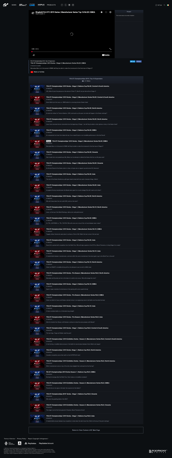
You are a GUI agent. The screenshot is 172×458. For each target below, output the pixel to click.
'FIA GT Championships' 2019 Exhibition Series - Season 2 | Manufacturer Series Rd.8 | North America (80, 361)
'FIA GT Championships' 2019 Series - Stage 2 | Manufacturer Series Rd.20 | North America (76, 119)
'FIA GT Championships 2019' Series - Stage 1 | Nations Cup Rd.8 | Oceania (71, 394)
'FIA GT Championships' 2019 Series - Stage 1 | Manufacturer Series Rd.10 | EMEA (74, 229)
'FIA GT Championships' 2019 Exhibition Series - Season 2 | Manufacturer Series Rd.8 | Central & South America (84, 339)
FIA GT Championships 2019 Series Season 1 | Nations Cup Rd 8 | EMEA (70, 372)
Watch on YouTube (39, 72)
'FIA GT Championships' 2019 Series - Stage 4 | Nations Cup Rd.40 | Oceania (72, 152)
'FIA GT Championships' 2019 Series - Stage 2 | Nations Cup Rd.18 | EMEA (71, 284)
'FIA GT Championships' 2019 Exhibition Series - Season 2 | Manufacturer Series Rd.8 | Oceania (78, 405)
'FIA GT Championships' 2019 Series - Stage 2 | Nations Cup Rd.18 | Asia (70, 306)
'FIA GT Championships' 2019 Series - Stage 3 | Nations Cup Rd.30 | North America (74, 196)
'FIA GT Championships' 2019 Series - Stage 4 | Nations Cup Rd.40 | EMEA (71, 130)
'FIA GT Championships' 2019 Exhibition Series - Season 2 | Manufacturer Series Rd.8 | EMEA (77, 383)
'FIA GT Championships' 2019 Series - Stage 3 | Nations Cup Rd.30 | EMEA (71, 218)
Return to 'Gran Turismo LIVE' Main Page (86, 430)
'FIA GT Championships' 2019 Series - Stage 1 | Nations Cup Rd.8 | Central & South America (77, 328)
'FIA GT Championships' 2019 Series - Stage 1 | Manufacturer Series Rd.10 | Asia (73, 251)
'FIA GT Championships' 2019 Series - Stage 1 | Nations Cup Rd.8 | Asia (70, 416)
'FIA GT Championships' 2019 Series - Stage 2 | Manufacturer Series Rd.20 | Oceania (74, 163)
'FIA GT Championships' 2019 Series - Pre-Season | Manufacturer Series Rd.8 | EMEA (75, 295)
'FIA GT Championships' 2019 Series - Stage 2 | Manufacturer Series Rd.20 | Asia (73, 185)
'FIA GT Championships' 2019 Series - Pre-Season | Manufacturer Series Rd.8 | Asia (74, 317)
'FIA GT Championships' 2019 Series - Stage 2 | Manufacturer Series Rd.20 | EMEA (80, 141)
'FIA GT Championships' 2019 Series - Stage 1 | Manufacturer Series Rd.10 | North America (76, 207)
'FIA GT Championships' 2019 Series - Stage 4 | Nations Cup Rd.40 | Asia (70, 174)
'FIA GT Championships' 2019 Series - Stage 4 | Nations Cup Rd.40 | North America (74, 108)
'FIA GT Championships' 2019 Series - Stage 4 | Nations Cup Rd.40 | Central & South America (77, 86)
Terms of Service (9, 438)
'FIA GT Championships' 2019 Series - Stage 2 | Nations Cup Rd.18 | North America (74, 262)
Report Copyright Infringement (38, 438)
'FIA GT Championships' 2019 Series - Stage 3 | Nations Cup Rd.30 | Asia (70, 240)
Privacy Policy (21, 438)
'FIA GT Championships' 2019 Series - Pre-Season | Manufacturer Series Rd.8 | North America (77, 273)
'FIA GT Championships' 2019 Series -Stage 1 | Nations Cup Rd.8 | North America (73, 350)
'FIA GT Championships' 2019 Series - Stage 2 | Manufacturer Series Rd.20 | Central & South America (80, 97)
